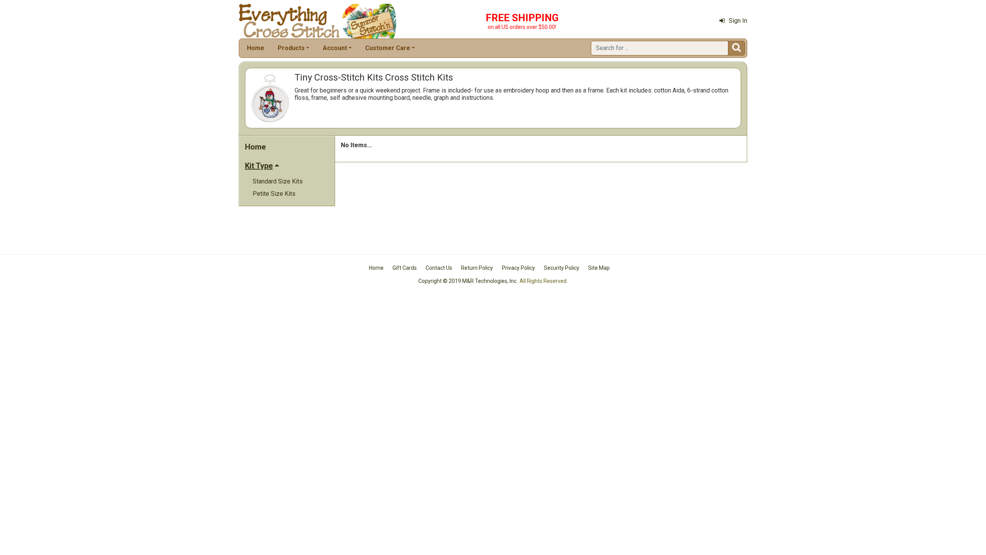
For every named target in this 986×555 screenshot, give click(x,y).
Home (255, 48)
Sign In (738, 20)
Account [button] (335, 48)
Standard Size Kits (278, 181)
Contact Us (439, 268)
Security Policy (561, 268)
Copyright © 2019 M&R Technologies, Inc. (468, 281)
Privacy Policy (518, 268)
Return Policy (477, 268)
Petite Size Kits (274, 193)
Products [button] (291, 48)
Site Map (599, 268)
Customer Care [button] (387, 48)
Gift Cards (404, 268)
